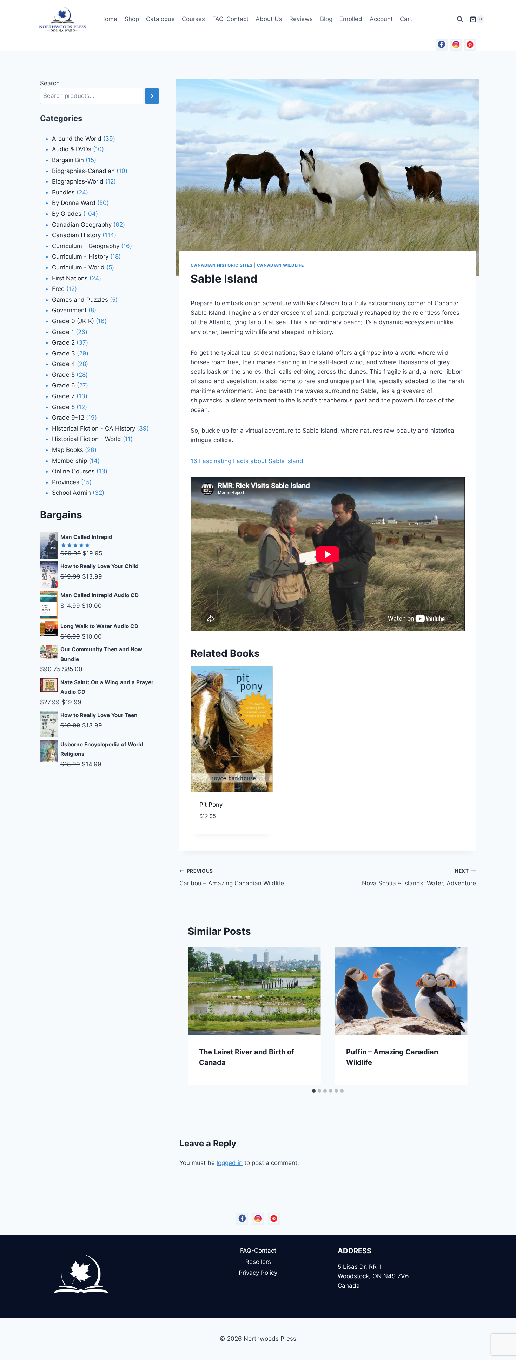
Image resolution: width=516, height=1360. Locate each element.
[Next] (455, 1016)
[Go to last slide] (200, 1016)
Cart (406, 18)
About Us (269, 18)
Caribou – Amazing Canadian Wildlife (231, 877)
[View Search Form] (460, 19)
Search (50, 83)
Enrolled (350, 18)
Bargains (61, 515)
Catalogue (160, 18)
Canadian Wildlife (280, 265)
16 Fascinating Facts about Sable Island (247, 461)
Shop (132, 18)
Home (108, 18)
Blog (326, 18)
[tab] (314, 1091)
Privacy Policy (258, 1272)
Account (381, 18)
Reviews (301, 18)
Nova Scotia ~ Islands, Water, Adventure (419, 877)
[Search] (152, 96)
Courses (193, 18)
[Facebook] (442, 45)
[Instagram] (456, 45)
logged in (230, 1162)
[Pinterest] (470, 45)
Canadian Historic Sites (222, 265)
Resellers (258, 1261)
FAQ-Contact (230, 18)
